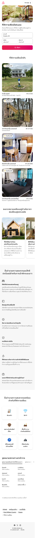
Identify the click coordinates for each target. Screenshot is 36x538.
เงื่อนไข (22, 530)
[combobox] (17, 36)
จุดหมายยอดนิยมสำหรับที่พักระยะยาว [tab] (12, 462)
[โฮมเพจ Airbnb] (3, 2)
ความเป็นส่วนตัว (14, 530)
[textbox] (9, 42)
